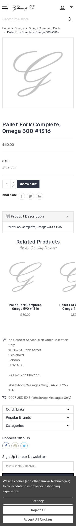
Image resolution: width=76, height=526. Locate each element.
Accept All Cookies (38, 519)
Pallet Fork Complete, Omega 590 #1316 (25, 307)
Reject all (38, 510)
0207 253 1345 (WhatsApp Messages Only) (40, 398)
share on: (9, 195)
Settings (38, 501)
